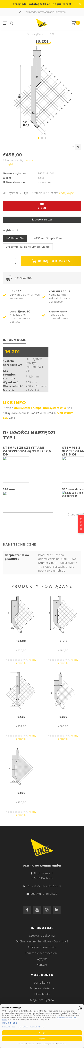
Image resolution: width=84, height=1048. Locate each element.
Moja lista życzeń (42, 1000)
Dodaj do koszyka (53, 261)
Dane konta (42, 982)
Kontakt (42, 964)
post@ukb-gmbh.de (43, 893)
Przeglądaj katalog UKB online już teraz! (42, 4)
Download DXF (43, 219)
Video (42, 208)
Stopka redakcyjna (42, 935)
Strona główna (35, 34)
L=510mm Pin (15, 238)
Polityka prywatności (42, 947)
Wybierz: (10, 230)
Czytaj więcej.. (67, 193)
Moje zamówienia (42, 988)
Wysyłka (42, 959)
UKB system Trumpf (27, 408)
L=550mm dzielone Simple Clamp (28, 246)
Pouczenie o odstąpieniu (42, 953)
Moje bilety (42, 994)
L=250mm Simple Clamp (48, 238)
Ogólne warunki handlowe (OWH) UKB (42, 941)
